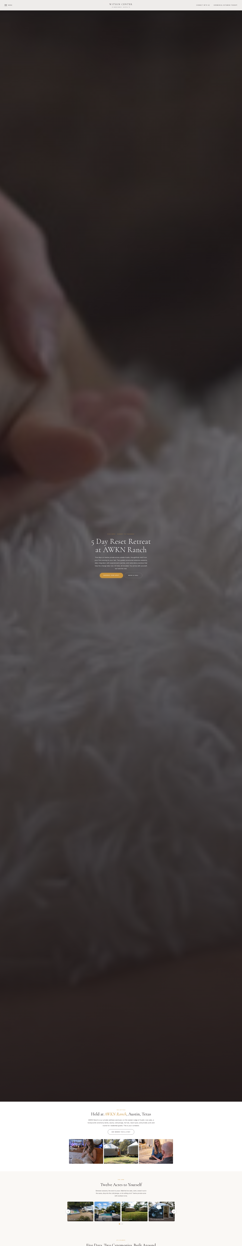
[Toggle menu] (8, 5)
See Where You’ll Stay (121, 1132)
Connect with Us (203, 5)
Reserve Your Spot (111, 575)
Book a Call (133, 575)
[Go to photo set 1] (119, 1223)
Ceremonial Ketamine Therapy (225, 5)
